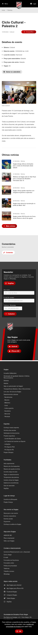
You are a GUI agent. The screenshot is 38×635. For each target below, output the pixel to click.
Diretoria (6, 380)
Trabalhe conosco (9, 571)
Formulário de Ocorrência (11, 560)
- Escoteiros (7, 411)
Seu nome (7, 290)
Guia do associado (9, 485)
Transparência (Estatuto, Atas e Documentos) (17, 389)
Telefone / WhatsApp (10, 305)
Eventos (10, 10)
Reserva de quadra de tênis (12, 469)
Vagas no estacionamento (11, 474)
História (6, 383)
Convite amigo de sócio (10, 472)
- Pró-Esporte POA (9, 447)
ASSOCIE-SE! (8, 535)
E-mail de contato (9, 297)
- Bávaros (6, 400)
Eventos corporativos (10, 516)
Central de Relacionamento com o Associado (17, 552)
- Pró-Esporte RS (9, 450)
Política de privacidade (10, 566)
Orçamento (7, 521)
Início (3, 10)
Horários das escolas (10, 430)
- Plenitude (7, 416)
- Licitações (7, 444)
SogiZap (6, 488)
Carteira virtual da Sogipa (11, 480)
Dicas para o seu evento (11, 513)
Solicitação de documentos (11, 433)
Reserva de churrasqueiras (12, 466)
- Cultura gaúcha (8, 408)
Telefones (6, 568)
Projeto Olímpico (8, 452)
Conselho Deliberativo (10, 373)
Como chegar (8, 555)
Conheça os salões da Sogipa (12, 524)
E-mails (6, 557)
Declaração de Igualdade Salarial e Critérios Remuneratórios (16, 377)
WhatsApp (7, 574)
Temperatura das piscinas (11, 477)
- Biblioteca (7, 403)
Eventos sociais (8, 519)
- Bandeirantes (8, 397)
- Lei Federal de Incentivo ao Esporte (14, 441)
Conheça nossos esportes (11, 427)
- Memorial (7, 414)
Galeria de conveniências (11, 483)
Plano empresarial (9, 538)
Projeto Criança (8, 502)
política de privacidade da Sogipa (20, 625)
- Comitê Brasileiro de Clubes (12, 438)
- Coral (6, 405)
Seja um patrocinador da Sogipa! (13, 386)
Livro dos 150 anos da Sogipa (12, 392)
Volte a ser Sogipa (9, 541)
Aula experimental (9, 463)
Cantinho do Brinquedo (10, 499)
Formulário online (9, 563)
